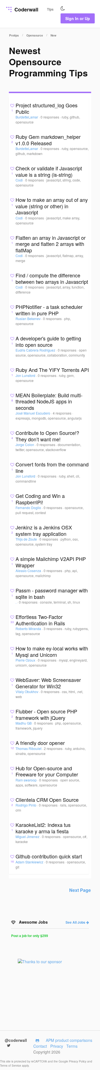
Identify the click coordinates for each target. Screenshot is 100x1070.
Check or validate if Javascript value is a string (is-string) (49, 171)
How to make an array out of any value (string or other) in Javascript (52, 206)
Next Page (80, 890)
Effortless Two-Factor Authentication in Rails (40, 620)
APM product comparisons (69, 1040)
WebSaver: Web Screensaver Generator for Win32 (48, 683)
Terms (72, 1046)
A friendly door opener (40, 742)
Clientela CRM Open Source (47, 799)
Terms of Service (11, 1065)
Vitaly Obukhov (27, 691)
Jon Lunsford (26, 375)
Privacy (56, 1046)
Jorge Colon (25, 444)
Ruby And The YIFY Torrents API (52, 369)
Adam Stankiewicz (30, 862)
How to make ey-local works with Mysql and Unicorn (52, 651)
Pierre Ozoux (26, 660)
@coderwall (16, 1040)
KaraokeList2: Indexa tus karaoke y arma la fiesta (43, 828)
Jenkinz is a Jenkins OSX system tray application (44, 530)
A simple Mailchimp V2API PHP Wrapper (51, 562)
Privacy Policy (78, 1061)
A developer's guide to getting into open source (48, 341)
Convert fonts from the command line (52, 467)
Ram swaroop (27, 780)
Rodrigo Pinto (26, 805)
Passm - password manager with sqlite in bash (52, 593)
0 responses (50, 117)
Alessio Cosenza (29, 570)
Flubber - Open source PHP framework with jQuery (46, 714)
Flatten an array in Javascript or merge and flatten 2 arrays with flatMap (51, 244)
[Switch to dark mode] (62, 8)
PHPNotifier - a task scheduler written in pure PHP (49, 310)
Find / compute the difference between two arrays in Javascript (52, 278)
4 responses (62, 413)
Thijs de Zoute (27, 539)
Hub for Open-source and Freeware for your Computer (47, 771)
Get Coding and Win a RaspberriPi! (40, 499)
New (53, 35)
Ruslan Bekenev (28, 318)
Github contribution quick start (49, 856)
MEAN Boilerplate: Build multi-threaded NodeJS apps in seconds (49, 401)
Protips (14, 35)
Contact (40, 1046)
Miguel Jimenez (28, 836)
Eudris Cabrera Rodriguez (36, 350)
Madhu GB (24, 723)
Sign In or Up (77, 18)
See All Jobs (76, 922)
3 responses (53, 628)
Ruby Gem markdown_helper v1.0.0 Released (48, 140)
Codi (20, 180)
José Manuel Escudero (33, 413)
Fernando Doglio (29, 507)
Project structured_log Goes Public (47, 108)
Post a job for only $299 (29, 935)
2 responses (53, 748)
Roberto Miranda (29, 628)
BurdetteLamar (27, 117)
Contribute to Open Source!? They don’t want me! (47, 436)
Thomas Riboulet (29, 748)
